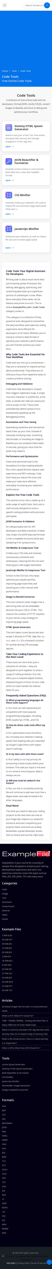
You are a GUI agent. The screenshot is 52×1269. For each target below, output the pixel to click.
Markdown (7, 1123)
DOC (4, 1186)
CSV (3, 1114)
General (6, 910)
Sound (5, 919)
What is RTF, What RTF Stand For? (18, 1015)
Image (5, 893)
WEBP (5, 1140)
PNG (4, 1144)
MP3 (4, 1233)
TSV (4, 1182)
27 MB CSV (7, 973)
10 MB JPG (7, 948)
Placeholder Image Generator (16, 1085)
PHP (4, 1106)
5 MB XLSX (7, 935)
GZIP (4, 1203)
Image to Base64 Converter (15, 1089)
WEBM (5, 1228)
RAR (4, 1194)
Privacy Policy (23, 1263)
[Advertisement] (26, 42)
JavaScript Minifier (27, 229)
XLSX (4, 1173)
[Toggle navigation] (4, 5)
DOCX (4, 1169)
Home (5, 71)
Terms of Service (38, 1263)
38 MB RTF (7, 939)
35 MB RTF (7, 986)
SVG (4, 1148)
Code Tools (25, 71)
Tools (14, 71)
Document (7, 902)
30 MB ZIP (7, 969)
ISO (3, 1220)
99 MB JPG (7, 943)
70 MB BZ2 (7, 960)
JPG (3, 1152)
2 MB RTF (6, 956)
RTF (4, 1165)
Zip (3, 1190)
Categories (9, 883)
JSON (4, 1127)
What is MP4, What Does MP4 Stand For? (21, 1048)
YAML (4, 1135)
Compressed (8, 906)
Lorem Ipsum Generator (13, 1064)
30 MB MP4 (7, 981)
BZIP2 (5, 1207)
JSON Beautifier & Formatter (26, 161)
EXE (4, 1216)
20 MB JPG (7, 977)
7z (3, 1199)
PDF (4, 1178)
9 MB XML (7, 965)
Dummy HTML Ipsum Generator (29, 127)
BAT (4, 1110)
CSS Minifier (22, 195)
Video (4, 914)
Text (4, 897)
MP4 (4, 1224)
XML (4, 1131)
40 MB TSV (7, 990)
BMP (4, 1156)
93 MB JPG (7, 952)
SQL (4, 1118)
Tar (3, 1211)
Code (4, 889)
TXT (4, 1161)
